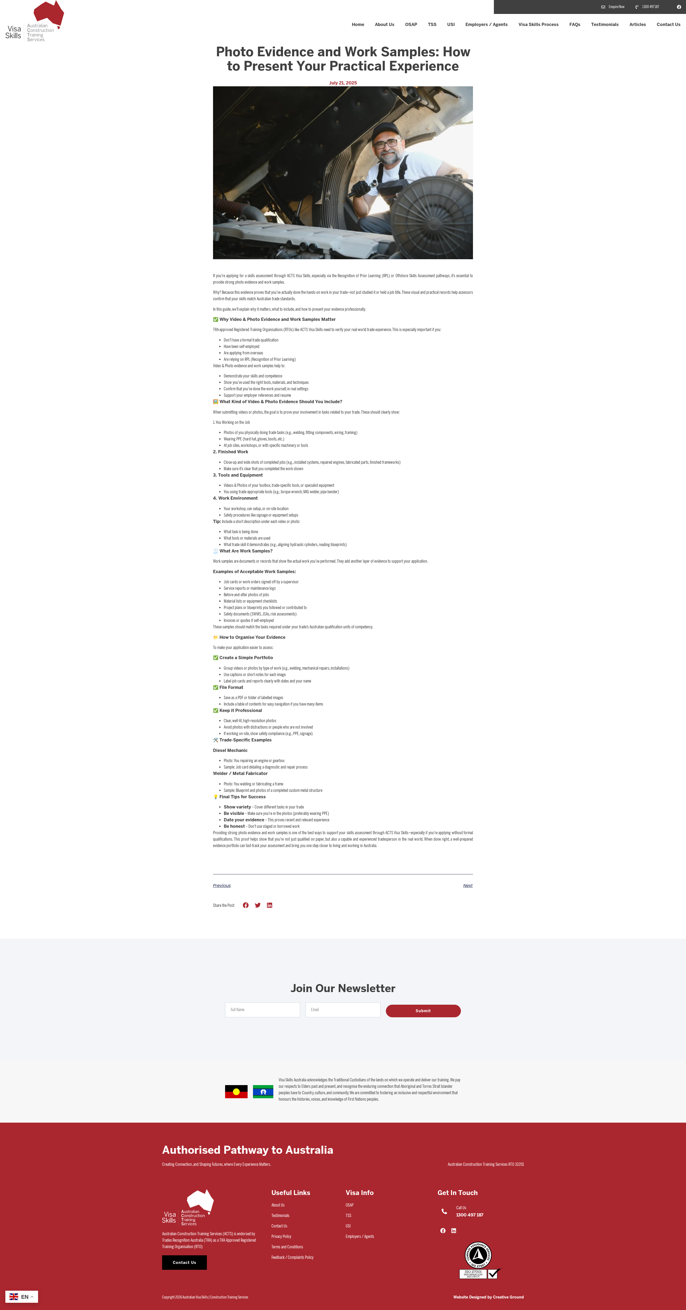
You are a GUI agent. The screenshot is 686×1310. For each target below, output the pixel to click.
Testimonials (605, 24)
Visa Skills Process (539, 24)
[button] (246, 905)
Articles (637, 24)
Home (358, 24)
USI (451, 24)
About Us (384, 24)
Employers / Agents (486, 24)
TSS (432, 24)
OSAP (411, 24)
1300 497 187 (470, 1215)
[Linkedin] (453, 1230)
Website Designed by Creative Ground (488, 1297)
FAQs (574, 24)
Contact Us (669, 24)
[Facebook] (679, 7)
